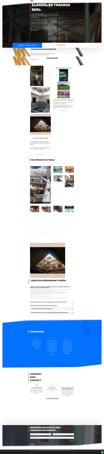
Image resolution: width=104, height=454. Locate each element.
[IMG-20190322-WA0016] (46, 233)
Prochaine (72, 190)
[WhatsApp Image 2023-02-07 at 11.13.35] (57, 233)
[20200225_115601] (34, 215)
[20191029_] (69, 224)
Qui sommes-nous (37, 450)
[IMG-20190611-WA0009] (46, 224)
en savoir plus (40, 154)
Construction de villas (55, 450)
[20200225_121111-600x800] (57, 215)
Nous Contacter (67, 450)
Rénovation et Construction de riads (46, 450)
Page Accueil (32, 450)
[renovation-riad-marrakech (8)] (69, 215)
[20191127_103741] (34, 224)
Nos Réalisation (61, 450)
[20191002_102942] (46, 215)
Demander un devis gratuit (27, 45)
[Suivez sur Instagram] (33, 445)
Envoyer (71, 440)
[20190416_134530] (34, 233)
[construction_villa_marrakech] (57, 224)
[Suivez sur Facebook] (31, 445)
